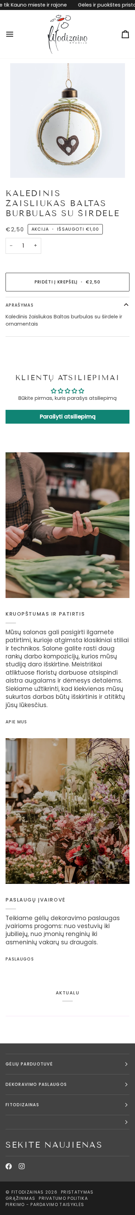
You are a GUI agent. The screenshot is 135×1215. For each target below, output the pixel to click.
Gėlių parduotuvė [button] (29, 1064)
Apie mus (16, 722)
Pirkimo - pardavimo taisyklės (45, 1204)
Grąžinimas (20, 1198)
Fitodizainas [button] (22, 1105)
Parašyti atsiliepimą (68, 417)
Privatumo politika (63, 1198)
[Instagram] (22, 1166)
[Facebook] (9, 1166)
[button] (67, 1122)
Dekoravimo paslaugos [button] (36, 1084)
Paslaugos (20, 959)
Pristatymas (77, 1192)
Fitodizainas (27, 1192)
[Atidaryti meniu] (16, 34)
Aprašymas (20, 305)
